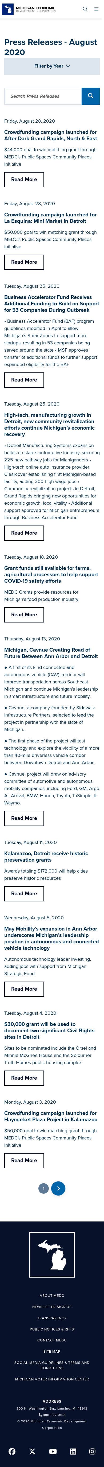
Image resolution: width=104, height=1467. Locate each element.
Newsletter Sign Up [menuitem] (52, 1307)
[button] (91, 96)
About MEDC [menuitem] (52, 1296)
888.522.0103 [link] (54, 1415)
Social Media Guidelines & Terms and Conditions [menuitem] (52, 1365)
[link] (28, 9)
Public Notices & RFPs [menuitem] (52, 1329)
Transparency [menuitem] (52, 1318)
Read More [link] (24, 179)
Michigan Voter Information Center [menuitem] (52, 1379)
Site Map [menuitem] (52, 1351)
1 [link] (44, 1188)
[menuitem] (85, 9)
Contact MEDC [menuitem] (52, 1340)
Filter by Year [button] (49, 66)
